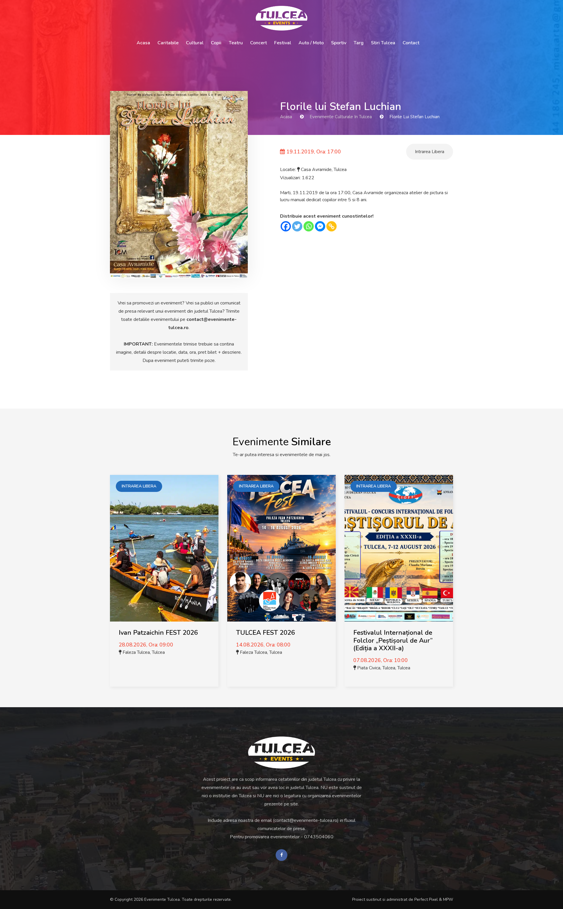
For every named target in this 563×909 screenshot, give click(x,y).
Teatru (236, 43)
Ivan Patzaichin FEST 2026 (158, 632)
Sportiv (338, 43)
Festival (282, 43)
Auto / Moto (311, 43)
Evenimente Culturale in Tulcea (341, 117)
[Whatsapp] (308, 226)
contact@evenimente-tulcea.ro (305, 820)
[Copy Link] (331, 226)
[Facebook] (286, 226)
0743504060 (318, 837)
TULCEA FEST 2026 (265, 632)
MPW (448, 899)
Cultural (195, 43)
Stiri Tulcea (383, 43)
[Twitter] (297, 226)
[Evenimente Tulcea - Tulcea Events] (281, 18)
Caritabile (168, 43)
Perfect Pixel (426, 899)
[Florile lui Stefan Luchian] (179, 184)
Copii (216, 43)
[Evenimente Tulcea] (281, 752)
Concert (258, 43)
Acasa (143, 43)
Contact (411, 43)
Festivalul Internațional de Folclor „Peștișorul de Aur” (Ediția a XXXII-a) (393, 640)
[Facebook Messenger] (320, 226)
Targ (359, 43)
